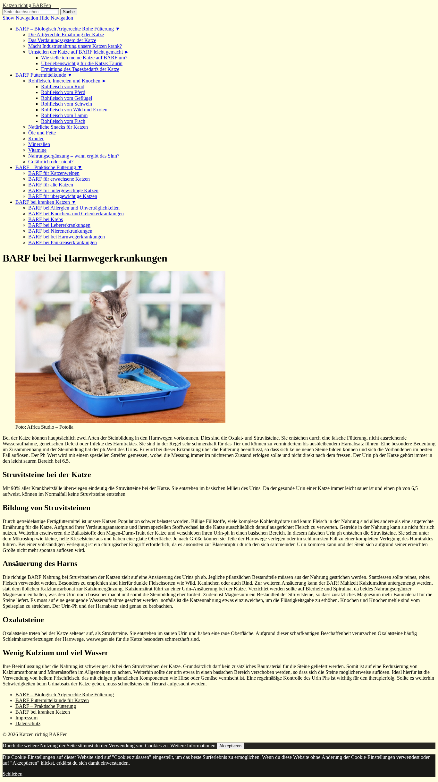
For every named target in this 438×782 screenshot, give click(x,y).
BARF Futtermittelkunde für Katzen (52, 700)
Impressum (26, 717)
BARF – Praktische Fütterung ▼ (48, 167)
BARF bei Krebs (45, 219)
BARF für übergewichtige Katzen (62, 196)
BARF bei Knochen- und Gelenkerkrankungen (76, 213)
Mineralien (39, 144)
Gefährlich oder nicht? (50, 161)
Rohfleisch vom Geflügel (66, 98)
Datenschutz (27, 723)
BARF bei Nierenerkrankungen (60, 231)
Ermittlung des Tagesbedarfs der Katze (80, 69)
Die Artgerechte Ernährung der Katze (66, 34)
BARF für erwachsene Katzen (59, 179)
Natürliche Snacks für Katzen (58, 127)
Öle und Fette (42, 132)
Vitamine (37, 150)
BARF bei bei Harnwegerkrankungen (66, 236)
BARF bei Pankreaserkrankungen (62, 242)
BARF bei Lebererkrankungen (59, 225)
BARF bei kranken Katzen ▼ (45, 202)
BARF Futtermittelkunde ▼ (43, 75)
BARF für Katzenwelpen (54, 173)
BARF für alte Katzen (50, 184)
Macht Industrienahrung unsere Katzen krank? (75, 46)
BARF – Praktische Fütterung (45, 706)
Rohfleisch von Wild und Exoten (74, 109)
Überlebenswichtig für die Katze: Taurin (81, 63)
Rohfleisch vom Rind (62, 86)
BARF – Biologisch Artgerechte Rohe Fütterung (64, 694)
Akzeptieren (230, 745)
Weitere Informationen (192, 745)
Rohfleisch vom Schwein (66, 104)
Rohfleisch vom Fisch (63, 121)
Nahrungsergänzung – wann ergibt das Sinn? (73, 156)
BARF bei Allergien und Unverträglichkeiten (74, 208)
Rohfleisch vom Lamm (64, 115)
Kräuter (36, 138)
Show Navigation (20, 18)
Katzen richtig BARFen (27, 5)
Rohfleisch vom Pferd (63, 92)
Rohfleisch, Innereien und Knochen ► (67, 80)
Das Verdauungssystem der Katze (62, 40)
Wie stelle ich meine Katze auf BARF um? (84, 57)
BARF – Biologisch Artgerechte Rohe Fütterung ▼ (67, 28)
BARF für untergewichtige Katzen (63, 190)
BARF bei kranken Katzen (42, 712)
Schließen (12, 774)
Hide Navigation (56, 18)
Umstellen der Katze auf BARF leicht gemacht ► (78, 52)
